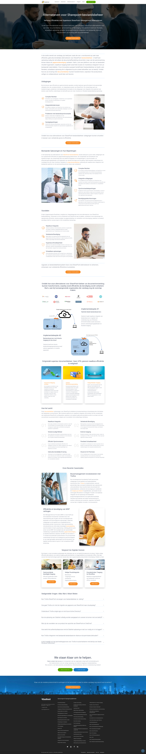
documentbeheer (63, 72)
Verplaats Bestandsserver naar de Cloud (81, 732)
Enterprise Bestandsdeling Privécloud (80, 714)
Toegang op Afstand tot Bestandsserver (65, 709)
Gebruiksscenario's (71, 1)
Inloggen (78, 1)
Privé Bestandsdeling (61, 702)
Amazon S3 (60, 728)
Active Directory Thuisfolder (78, 736)
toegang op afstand (77, 491)
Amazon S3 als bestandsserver (63, 730)
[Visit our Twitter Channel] (67, 746)
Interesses (57, 1)
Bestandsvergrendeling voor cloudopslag (65, 715)
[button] (73, 599)
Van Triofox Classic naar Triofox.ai (96, 720)
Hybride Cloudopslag (77, 738)
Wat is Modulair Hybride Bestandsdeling (97, 741)
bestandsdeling (70, 526)
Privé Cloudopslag (77, 723)
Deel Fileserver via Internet (62, 717)
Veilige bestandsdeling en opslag (80, 740)
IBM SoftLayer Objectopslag (79, 710)
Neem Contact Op (65, 669)
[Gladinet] (45, 2)
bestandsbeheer (87, 58)
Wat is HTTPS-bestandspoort (95, 735)
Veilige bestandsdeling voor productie (64, 724)
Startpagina (102, 752)
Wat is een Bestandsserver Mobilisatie (96, 726)
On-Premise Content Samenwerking (80, 718)
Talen (83, 1)
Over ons (97, 752)
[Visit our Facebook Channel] (74, 746)
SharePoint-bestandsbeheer (71, 154)
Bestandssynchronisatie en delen (63, 719)
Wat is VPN (91, 737)
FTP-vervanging (60, 726)
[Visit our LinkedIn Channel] (77, 746)
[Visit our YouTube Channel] (71, 746)
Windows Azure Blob (61, 734)
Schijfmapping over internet (62, 713)
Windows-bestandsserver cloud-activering (97, 709)
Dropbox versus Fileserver (94, 704)
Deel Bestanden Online (78, 734)
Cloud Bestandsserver (93, 722)
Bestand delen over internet (62, 711)
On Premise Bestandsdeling (62, 704)
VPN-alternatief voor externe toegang (96, 702)
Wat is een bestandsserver (94, 724)
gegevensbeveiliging (59, 62)
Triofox (82, 483)
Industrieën (63, 1)
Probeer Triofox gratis (73, 38)
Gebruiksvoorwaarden (91, 752)
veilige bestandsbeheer (73, 162)
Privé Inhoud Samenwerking (78, 716)
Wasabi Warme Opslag (62, 742)
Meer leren (51, 581)
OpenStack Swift (76, 708)
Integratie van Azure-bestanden (63, 740)
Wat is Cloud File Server (94, 730)
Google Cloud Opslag (77, 702)
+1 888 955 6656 (81, 669)
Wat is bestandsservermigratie (95, 728)
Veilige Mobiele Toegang (93, 382)
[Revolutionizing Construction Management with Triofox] (54, 489)
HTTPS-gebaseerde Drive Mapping (80, 712)
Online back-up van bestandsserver (80, 742)
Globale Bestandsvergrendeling (72, 383)
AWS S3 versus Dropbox (62, 732)
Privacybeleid (83, 752)
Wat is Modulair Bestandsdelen (95, 739)
